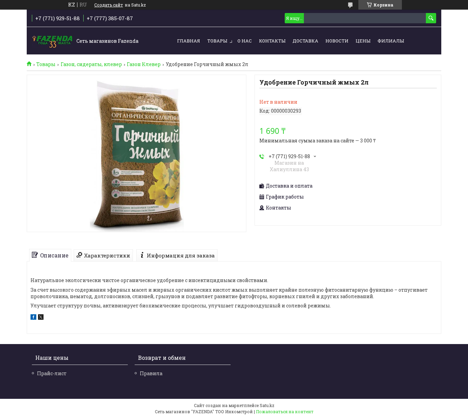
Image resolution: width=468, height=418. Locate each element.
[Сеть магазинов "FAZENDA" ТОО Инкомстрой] (52, 41)
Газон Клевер (144, 64)
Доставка (305, 41)
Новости (336, 41)
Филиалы (391, 41)
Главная (188, 41)
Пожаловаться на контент (284, 411)
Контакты (272, 41)
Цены (363, 41)
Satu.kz (267, 405)
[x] (41, 318)
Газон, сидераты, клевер (91, 64)
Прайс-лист (51, 373)
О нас (244, 41)
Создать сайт (108, 4)
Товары (217, 41)
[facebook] (33, 318)
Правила (151, 373)
